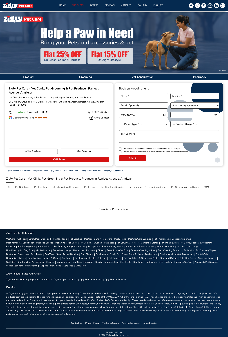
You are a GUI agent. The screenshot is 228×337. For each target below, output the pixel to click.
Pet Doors (72, 242)
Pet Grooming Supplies (36, 265)
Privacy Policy (92, 322)
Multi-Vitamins (43, 250)
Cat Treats (67, 258)
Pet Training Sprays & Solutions (69, 246)
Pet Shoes (109, 242)
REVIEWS (110, 5)
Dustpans (11, 254)
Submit (132, 158)
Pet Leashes (75, 238)
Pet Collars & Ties (126, 242)
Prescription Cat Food (117, 250)
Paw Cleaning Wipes (112, 246)
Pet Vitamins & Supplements (139, 246)
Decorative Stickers (16, 258)
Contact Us (76, 322)
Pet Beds (10, 246)
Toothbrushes (111, 261)
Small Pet (34, 238)
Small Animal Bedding (67, 254)
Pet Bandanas (45, 246)
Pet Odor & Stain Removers (98, 238)
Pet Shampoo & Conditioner (20, 242)
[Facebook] (191, 5)
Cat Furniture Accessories (31, 261)
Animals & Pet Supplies (206, 261)
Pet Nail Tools (60, 238)
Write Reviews (33, 151)
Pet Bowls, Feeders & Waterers (196, 242)
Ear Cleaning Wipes (206, 250)
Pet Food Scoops (44, 242)
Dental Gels (202, 254)
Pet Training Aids (169, 242)
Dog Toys (49, 254)
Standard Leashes (207, 258)
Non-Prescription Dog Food (20, 250)
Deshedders (151, 254)
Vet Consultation (110, 322)
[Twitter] (204, 5)
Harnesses (78, 250)
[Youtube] (210, 5)
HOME (62, 5)
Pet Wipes (58, 250)
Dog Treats (36, 254)
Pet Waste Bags (190, 246)
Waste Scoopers (14, 265)
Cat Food (22, 238)
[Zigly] (18, 5)
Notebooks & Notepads (168, 246)
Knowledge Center (131, 322)
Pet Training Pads (26, 246)
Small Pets (81, 265)
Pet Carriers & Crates (147, 242)
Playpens (90, 250)
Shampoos (23, 254)
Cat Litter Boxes (187, 258)
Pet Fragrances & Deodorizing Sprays (172, 238)
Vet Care (10, 238)
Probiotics (189, 250)
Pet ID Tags (120, 238)
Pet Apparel (94, 246)
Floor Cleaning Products (170, 250)
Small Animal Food (105, 254)
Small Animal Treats (85, 258)
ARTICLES (126, 5)
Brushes (50, 261)
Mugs (68, 250)
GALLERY (142, 5)
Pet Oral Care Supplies (139, 238)
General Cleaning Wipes (143, 250)
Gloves (101, 250)
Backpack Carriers (183, 261)
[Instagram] (197, 5)
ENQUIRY (158, 5)
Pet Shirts (60, 242)
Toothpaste (151, 261)
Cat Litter (11, 261)
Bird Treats (125, 261)
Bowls (98, 261)
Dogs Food (55, 265)
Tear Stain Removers (82, 261)
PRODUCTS (78, 5)
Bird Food (138, 261)
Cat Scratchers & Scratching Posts (141, 258)
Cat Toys (101, 258)
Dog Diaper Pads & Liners (130, 254)
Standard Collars (168, 258)
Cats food (68, 265)
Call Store (59, 159)
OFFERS (94, 5)
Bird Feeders (165, 261)
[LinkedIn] (216, 5)
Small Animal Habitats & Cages (44, 258)
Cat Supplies (115, 258)
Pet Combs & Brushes (91, 242)
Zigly (16, 279)
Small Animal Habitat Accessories (177, 254)
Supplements (63, 261)
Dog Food (46, 238)
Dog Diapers (87, 254)
